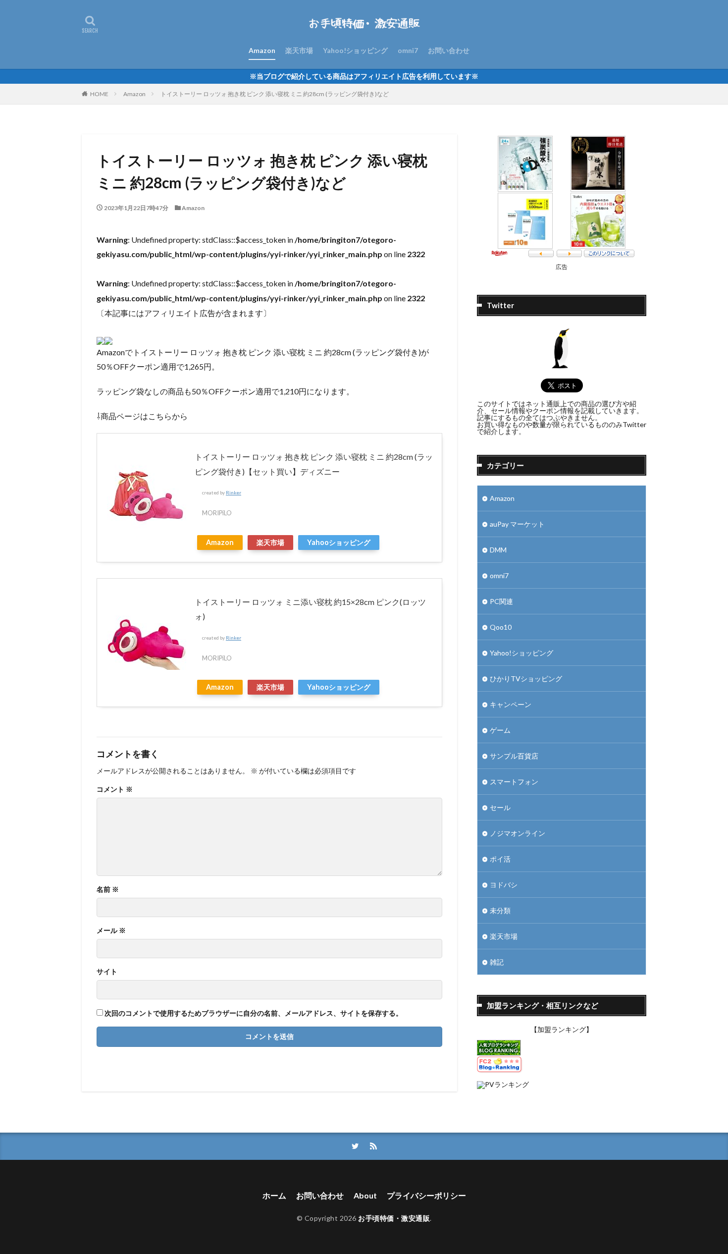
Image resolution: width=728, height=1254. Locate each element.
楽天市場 (299, 50)
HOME (99, 94)
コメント (115, 789)
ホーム (274, 1195)
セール (500, 807)
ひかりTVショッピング (526, 678)
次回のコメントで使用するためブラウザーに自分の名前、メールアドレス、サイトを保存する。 (253, 1013)
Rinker (233, 492)
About (365, 1195)
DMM (498, 549)
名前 (108, 889)
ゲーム (500, 730)
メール (111, 930)
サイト (107, 971)
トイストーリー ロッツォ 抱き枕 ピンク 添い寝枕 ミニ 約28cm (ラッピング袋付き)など (274, 94)
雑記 (497, 962)
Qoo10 (501, 627)
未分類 (500, 910)
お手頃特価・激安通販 (394, 1218)
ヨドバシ (504, 884)
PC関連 (501, 601)
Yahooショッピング (338, 542)
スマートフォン (514, 781)
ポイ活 (500, 859)
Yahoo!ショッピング (355, 50)
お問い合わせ (448, 50)
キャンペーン (510, 704)
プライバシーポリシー (426, 1195)
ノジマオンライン (517, 833)
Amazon (262, 50)
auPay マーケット (517, 524)
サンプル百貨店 (514, 756)
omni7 (408, 50)
